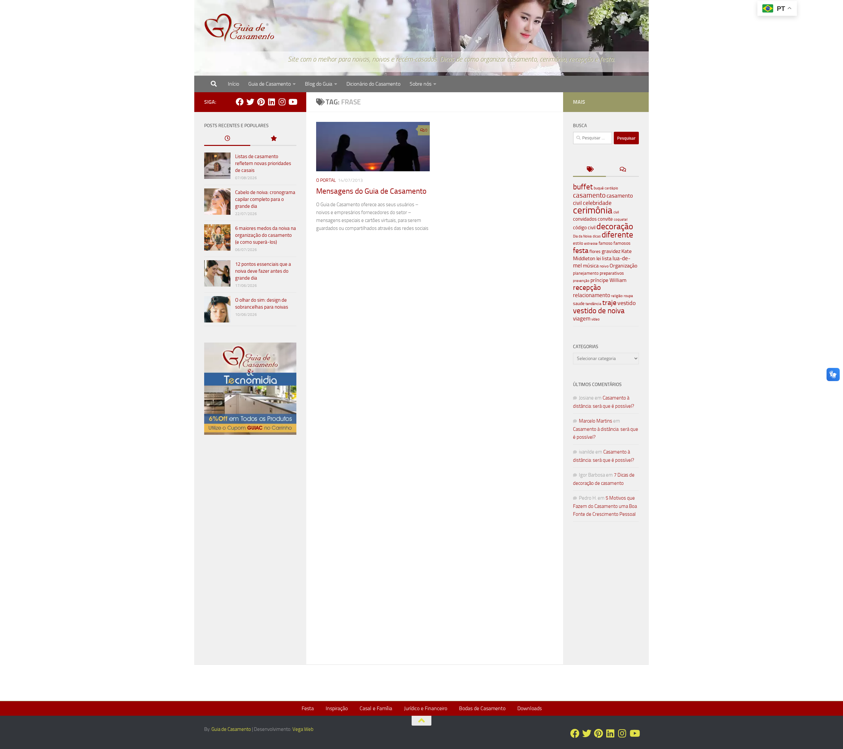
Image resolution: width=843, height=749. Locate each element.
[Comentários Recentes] (622, 170)
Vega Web (302, 729)
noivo (604, 266)
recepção (587, 287)
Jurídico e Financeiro (425, 708)
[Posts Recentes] (227, 139)
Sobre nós (420, 84)
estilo (578, 243)
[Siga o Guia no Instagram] (282, 102)
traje (609, 302)
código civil (584, 228)
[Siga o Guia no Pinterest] (261, 102)
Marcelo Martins (595, 421)
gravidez (611, 251)
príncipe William (608, 280)
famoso (605, 243)
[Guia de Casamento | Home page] (239, 28)
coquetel (621, 219)
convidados (585, 219)
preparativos (612, 273)
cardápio (611, 188)
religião (617, 296)
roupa (628, 295)
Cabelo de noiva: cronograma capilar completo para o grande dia (265, 199)
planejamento (586, 273)
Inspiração (337, 708)
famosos (622, 243)
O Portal (326, 180)
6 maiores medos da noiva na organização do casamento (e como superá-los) (265, 235)
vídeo (595, 319)
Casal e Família (376, 708)
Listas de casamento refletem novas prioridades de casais (263, 163)
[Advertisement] (250, 552)
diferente (617, 234)
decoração (614, 226)
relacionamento (591, 295)
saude (579, 303)
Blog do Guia (318, 84)
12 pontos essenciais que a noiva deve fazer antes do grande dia (263, 271)
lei (598, 259)
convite (605, 219)
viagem (581, 318)
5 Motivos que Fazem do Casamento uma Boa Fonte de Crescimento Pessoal (605, 506)
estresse (591, 243)
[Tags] (589, 170)
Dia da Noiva (582, 236)
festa (580, 250)
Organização (623, 266)
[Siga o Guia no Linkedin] (271, 102)
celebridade (597, 203)
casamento (589, 195)
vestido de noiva (599, 310)
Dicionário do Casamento (373, 84)
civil (616, 212)
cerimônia (592, 210)
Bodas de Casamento (482, 708)
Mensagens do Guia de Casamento (371, 191)
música (591, 266)
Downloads (529, 708)
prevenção (581, 280)
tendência (593, 303)
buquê (599, 188)
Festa (308, 708)
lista (607, 258)
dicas (597, 236)
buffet (583, 186)
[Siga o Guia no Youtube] (292, 102)
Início (233, 84)
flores (595, 251)
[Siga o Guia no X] (250, 102)
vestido (626, 303)
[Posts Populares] (273, 139)
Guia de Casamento (269, 84)
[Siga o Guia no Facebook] (240, 102)
